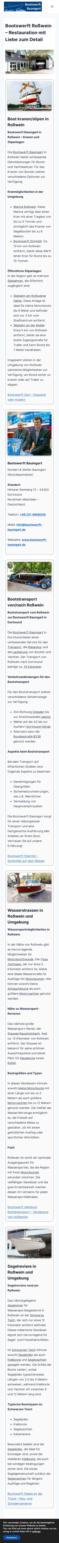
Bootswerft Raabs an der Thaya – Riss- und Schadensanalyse (25, 1498)
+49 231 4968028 (33, 514)
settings (36, 1531)
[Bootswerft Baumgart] (29, 62)
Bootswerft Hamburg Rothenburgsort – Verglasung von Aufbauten (28, 1212)
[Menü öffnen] (52, 6)
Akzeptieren (11, 1537)
